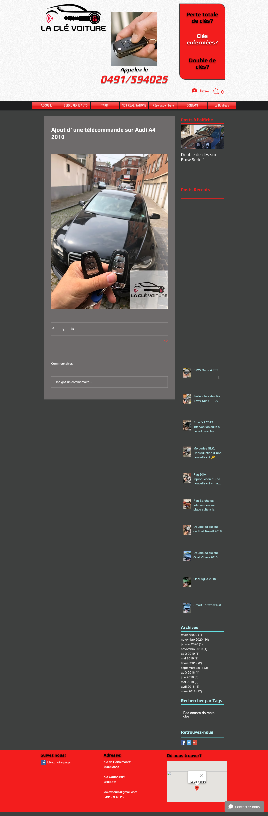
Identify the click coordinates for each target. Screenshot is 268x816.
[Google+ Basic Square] (195, 742)
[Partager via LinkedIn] (72, 329)
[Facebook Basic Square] (183, 742)
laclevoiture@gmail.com (120, 792)
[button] (220, 90)
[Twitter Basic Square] (189, 742)
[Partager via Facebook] (53, 329)
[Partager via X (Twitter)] (63, 329)
